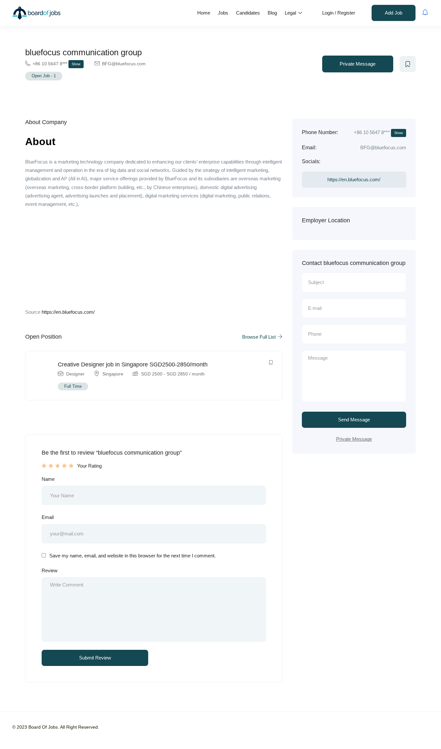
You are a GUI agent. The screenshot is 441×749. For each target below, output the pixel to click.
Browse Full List (259, 337)
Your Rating (89, 466)
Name (48, 479)
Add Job (393, 13)
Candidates (248, 13)
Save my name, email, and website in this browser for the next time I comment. (132, 555)
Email (48, 517)
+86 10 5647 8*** (56, 63)
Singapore (112, 373)
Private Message (357, 64)
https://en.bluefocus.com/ (68, 312)
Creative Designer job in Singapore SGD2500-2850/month (133, 364)
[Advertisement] (153, 260)
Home (203, 13)
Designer (75, 373)
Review (49, 570)
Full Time (73, 386)
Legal (291, 13)
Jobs (223, 13)
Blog (272, 13)
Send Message (354, 419)
